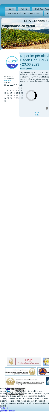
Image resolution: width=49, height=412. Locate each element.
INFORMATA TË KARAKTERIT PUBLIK (24, 13)
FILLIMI (10, 9)
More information (7, 411)
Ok (1, 408)
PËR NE (24, 9)
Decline (6, 408)
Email (29, 69)
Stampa (23, 69)
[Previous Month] (6, 81)
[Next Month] (10, 81)
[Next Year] (8, 81)
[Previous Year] (5, 81)
